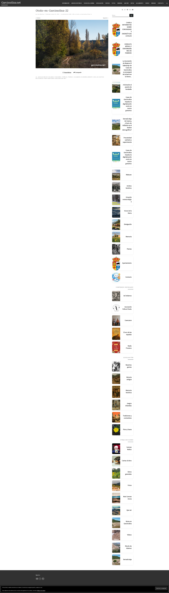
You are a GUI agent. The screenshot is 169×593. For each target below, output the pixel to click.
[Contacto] (116, 277)
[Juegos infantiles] (116, 405)
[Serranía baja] (116, 560)
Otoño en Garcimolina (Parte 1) (84, 14)
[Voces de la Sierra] (116, 212)
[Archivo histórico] (116, 187)
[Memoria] (116, 237)
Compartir (78, 72)
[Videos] (116, 535)
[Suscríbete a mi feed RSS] (122, 10)
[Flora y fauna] (116, 429)
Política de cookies (41, 590)
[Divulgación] (116, 224)
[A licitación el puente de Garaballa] (116, 87)
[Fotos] (116, 485)
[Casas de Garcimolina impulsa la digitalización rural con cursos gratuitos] (116, 104)
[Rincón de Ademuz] (116, 547)
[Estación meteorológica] (116, 200)
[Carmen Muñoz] (116, 448)
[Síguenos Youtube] (132, 10)
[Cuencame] (116, 320)
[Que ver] (116, 510)
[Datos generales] (116, 473)
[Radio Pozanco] (116, 347)
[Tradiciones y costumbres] (116, 417)
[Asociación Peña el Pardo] (116, 308)
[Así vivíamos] (116, 296)
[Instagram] (130, 10)
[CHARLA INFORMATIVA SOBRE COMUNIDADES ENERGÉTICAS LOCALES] (116, 30)
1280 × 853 (71, 14)
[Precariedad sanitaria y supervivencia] (116, 140)
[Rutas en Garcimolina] (116, 523)
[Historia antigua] (116, 378)
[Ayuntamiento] (116, 263)
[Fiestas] (116, 249)
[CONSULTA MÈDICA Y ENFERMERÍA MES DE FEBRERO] (116, 49)
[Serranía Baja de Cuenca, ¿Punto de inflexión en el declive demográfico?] (116, 124)
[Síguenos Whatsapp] (124, 10)
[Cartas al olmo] (116, 461)
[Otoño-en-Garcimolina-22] (72, 44)
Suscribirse (67, 72)
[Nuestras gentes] (116, 366)
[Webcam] (116, 175)
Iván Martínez (41, 14)
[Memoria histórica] (116, 392)
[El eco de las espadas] (116, 334)
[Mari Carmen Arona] (116, 498)
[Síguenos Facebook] (127, 10)
